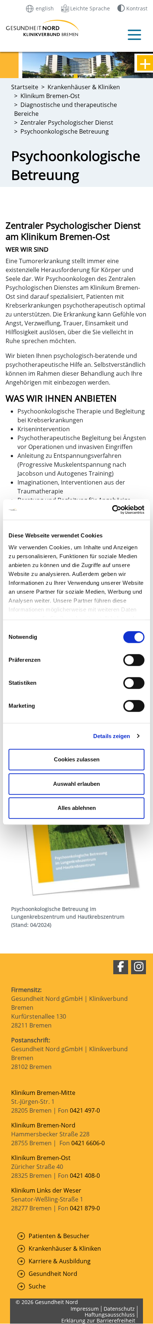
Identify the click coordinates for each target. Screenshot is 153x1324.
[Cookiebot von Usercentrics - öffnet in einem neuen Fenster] (111, 509)
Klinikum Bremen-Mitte (43, 1093)
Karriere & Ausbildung (60, 1261)
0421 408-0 (85, 1176)
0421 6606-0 (88, 1143)
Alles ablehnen (77, 808)
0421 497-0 (85, 1110)
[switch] (133, 660)
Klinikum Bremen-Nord (43, 1125)
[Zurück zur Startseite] (19, 28)
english (44, 8)
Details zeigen (111, 736)
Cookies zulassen (77, 759)
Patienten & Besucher (59, 1236)
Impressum (85, 1308)
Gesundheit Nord (53, 1274)
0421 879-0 (85, 1208)
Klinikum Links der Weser (46, 1190)
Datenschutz (119, 1308)
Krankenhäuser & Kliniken (65, 1248)
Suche (37, 1286)
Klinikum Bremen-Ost (41, 1158)
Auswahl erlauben (76, 784)
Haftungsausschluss (110, 1314)
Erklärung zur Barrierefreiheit (98, 1320)
